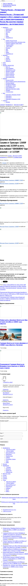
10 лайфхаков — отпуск (11, 86)
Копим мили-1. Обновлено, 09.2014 (13, 94)
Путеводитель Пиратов (9, 5)
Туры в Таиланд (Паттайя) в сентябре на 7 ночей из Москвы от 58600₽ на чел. (15, 541)
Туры (4, 39)
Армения (7, 58)
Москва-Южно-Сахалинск (7, 180)
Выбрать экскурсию (10, 75)
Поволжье (8, 32)
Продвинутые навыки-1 (11, 84)
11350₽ (19, 180)
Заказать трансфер (10, 72)
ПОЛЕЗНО (5, 78)
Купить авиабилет (10, 68)
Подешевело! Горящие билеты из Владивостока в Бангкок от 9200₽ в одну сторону (12, 366)
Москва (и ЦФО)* (9, 45)
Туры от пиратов (7, 3)
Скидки (5, 478)
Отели (4, 62)
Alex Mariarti (6, 393)
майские (2, 286)
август (5, 284)
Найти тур (8, 67)
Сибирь (7, 36)
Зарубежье (5, 55)
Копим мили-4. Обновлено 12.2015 (13, 99)
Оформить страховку (10, 71)
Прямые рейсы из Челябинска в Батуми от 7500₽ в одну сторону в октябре (15, 549)
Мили (4, 93)
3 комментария (17, 157)
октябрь (19, 286)
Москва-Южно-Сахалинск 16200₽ (9, 183)
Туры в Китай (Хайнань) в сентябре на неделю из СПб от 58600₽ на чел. (13, 562)
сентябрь (2, 288)
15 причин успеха (9, 91)
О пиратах (5, 100)
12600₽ (17, 226)
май (24, 284)
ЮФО (7, 34)
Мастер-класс (6, 473)
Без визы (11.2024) (10, 80)
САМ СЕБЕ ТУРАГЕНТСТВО (8, 65)
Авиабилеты (5, 27)
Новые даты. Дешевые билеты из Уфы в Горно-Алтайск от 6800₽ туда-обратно (13, 322)
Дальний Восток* (9, 53)
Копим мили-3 (9, 97)
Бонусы (4, 64)
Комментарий (4, 421)
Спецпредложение (10, 288)
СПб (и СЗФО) (8, 30)
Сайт (1, 439)
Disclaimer (8, 102)
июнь (21, 284)
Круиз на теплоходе (10, 74)
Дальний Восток (9, 37)
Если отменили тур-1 (10, 87)
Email (1, 436)
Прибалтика (9, 456)
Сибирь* (7, 52)
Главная (2, 104)
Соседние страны (11, 459)
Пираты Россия (7, 6)
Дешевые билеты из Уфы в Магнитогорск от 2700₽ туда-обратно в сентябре (15, 546)
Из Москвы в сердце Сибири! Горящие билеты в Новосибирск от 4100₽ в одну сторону (14, 558)
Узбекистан (8, 61)
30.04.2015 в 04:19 (8, 405)
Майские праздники (10, 286)
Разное (5, 477)
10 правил (8, 90)
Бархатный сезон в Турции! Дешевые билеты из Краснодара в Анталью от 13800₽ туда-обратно (15, 553)
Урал (7, 33)
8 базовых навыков (10, 83)
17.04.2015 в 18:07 (8, 382)
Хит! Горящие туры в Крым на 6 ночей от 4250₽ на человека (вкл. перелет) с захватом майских (12, 298)
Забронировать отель (10, 70)
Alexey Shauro (6, 403)
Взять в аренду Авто (10, 77)
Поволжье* (8, 48)
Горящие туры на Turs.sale (11, 40)
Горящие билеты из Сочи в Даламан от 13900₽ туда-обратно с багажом (14, 344)
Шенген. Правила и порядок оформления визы (15, 81)
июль (18, 284)
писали (4, 163)
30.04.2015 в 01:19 (8, 394)
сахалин (24, 286)
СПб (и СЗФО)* (9, 46)
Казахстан (8, 59)
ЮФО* (7, 51)
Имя (1, 433)
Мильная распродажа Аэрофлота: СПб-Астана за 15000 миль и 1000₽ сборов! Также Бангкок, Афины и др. (14, 293)
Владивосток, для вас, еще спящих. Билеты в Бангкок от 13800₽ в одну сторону (15, 566)
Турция (7, 56)
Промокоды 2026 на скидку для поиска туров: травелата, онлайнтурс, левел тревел (15, 42)
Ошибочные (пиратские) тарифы (13, 89)
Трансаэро (19, 288)
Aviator (10, 156)
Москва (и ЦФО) (9, 29)
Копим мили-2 (9, 96)
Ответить (5, 389)
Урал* (7, 49)
